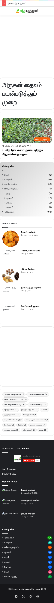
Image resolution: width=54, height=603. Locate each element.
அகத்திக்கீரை (10, 409)
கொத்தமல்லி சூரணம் (30, 306)
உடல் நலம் (8, 179)
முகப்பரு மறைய (11, 430)
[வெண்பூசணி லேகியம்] (10, 257)
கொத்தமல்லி (29, 415)
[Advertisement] (27, 45)
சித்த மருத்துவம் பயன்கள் (37, 420)
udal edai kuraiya (37, 404)
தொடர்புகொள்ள (9, 469)
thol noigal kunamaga (14, 404)
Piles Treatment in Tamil (15, 399)
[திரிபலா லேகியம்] (10, 276)
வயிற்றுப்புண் (29, 430)
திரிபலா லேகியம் (28, 269)
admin (7, 146)
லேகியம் (9, 207)
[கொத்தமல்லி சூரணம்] (10, 313)
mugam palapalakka (14, 394)
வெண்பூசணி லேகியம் (30, 250)
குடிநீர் (9, 193)
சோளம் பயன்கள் (28, 232)
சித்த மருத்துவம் (11, 189)
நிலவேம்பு (9, 425)
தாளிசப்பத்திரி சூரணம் (17, 3)
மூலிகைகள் (9, 212)
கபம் (44, 409)
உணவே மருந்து (10, 184)
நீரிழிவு (22, 425)
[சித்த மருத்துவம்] (27, 11)
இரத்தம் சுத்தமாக (29, 409)
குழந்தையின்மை (11, 415)
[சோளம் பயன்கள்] (10, 239)
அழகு (6, 175)
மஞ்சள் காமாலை (37, 425)
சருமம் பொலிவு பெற (13, 420)
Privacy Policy (9, 474)
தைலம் (9, 202)
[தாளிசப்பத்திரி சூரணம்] (10, 294)
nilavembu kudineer (37, 394)
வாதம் (42, 430)
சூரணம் (9, 198)
